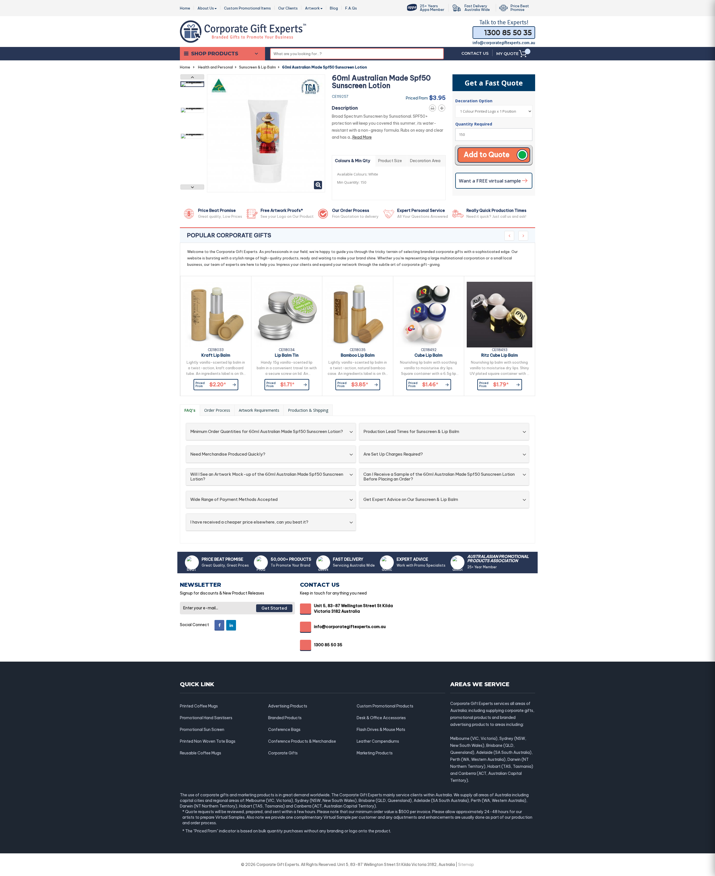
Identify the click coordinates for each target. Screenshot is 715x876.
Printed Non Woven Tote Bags (207, 741)
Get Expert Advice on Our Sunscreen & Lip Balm (410, 499)
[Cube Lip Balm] (428, 314)
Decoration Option (474, 100)
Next (192, 187)
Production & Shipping (308, 410)
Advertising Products (287, 706)
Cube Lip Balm (428, 355)
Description (345, 108)
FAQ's (190, 410)
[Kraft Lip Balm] (216, 314)
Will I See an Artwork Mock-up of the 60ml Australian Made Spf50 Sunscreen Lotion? (266, 476)
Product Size (390, 160)
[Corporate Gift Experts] (243, 31)
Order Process (217, 410)
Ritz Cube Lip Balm (499, 355)
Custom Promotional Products (385, 706)
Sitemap (466, 864)
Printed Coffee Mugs (199, 706)
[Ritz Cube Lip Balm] (499, 314)
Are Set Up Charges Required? (393, 454)
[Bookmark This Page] (442, 107)
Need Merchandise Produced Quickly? (227, 454)
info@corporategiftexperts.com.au (504, 42)
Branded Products (285, 717)
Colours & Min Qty (352, 160)
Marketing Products (375, 753)
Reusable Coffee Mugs (200, 753)
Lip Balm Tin (287, 355)
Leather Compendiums (378, 741)
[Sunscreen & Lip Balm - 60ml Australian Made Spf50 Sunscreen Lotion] (192, 84)
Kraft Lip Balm (215, 355)
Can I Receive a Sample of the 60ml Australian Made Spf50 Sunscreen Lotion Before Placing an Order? (439, 476)
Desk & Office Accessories (381, 717)
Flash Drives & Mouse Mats (381, 729)
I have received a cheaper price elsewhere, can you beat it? (249, 522)
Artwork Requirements (259, 410)
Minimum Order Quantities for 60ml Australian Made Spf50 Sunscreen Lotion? (266, 431)
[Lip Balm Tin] (287, 314)
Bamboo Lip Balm (358, 355)
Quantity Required (473, 124)
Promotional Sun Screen (202, 729)
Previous (192, 76)
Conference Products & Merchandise (302, 741)
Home (185, 67)
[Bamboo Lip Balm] (357, 314)
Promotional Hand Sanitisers (206, 717)
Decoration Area (425, 160)
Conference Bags (284, 729)
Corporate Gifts (283, 753)
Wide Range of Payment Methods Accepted (234, 499)
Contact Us (474, 53)
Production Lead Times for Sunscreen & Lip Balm (411, 431)
